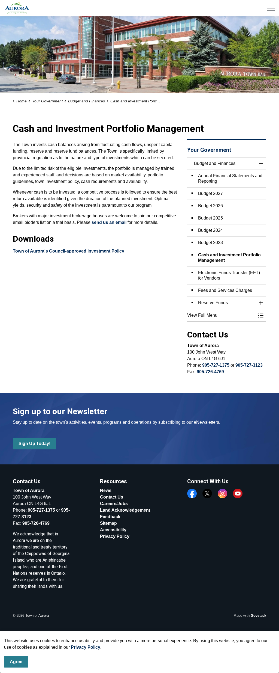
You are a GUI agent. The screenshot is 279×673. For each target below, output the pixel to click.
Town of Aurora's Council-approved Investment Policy (68, 251)
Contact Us (111, 497)
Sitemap (108, 523)
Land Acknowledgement (125, 510)
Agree (16, 661)
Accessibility (113, 529)
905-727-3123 (249, 365)
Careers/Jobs (114, 503)
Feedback (110, 516)
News (105, 490)
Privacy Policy (85, 647)
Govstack (258, 615)
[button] (221, 315)
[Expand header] (271, 8)
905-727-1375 (215, 365)
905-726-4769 (210, 371)
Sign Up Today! (34, 443)
